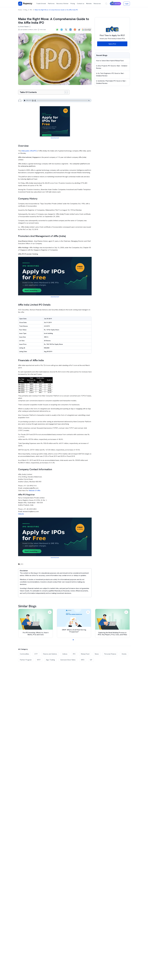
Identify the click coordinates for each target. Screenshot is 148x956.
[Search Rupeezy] (106, 4)
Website (21, 514)
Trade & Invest (41, 3)
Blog (25, 10)
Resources (97, 3)
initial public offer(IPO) (29, 151)
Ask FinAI (117, 3)
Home (20, 10)
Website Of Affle (34, 490)
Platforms (51, 3)
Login (126, 4)
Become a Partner (62, 3)
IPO (31, 10)
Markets (89, 3)
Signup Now (112, 44)
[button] (73, 639)
